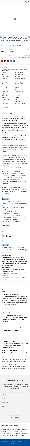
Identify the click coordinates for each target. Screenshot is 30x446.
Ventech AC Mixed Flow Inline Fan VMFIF (21, 435)
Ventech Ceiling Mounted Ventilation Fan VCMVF (7, 435)
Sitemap (17, 443)
